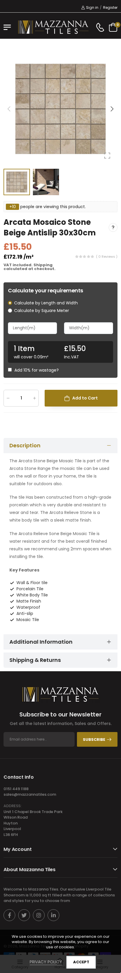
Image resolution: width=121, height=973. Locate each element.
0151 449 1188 (16, 789)
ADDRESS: (12, 806)
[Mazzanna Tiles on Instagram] (39, 915)
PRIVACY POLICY (46, 962)
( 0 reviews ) (106, 256)
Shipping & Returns (35, 660)
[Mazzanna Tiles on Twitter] (24, 915)
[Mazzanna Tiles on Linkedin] (53, 915)
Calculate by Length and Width (46, 303)
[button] (111, 108)
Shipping (43, 265)
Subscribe (94, 739)
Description (25, 445)
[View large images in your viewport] (107, 155)
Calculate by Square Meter (41, 310)
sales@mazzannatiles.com (30, 794)
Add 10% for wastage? (36, 370)
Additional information (41, 641)
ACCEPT (81, 962)
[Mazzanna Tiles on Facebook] (9, 915)
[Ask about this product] (113, 227)
